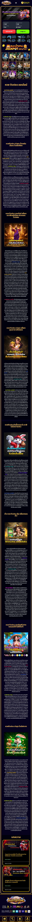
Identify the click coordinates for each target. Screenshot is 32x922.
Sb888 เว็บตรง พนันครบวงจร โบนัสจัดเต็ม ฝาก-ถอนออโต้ (15, 881)
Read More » (8, 859)
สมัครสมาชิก (9, 31)
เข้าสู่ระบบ (23, 31)
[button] (16, 3)
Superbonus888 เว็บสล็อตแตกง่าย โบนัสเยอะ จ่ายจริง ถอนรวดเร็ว (15, 855)
